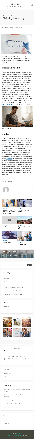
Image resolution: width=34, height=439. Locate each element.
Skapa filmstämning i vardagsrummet (8, 243)
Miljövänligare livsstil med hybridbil (24, 210)
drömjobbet (9, 158)
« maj (4, 361)
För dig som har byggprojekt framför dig (14, 287)
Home (4, 15)
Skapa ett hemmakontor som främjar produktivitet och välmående (17, 277)
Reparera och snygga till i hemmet (24, 227)
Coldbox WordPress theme (14, 435)
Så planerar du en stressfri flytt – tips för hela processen (9, 211)
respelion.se (19, 433)
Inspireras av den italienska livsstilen (13, 294)
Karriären (10, 15)
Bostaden (7, 306)
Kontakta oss (7, 423)
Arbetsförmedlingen (7, 104)
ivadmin (21, 27)
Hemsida (6, 420)
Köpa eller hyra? (22, 244)
